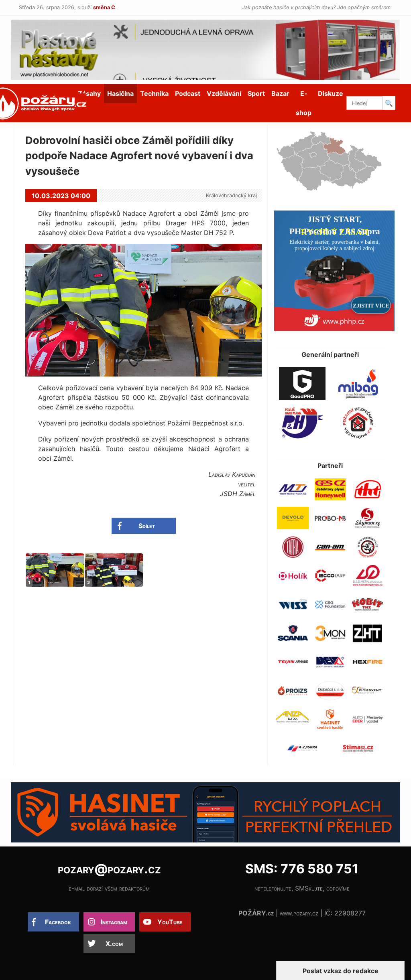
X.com (114, 944)
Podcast (187, 93)
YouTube (169, 922)
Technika (154, 93)
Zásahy (89, 93)
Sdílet (146, 526)
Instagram (114, 922)
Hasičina (120, 93)
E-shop (303, 103)
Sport (256, 93)
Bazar (280, 93)
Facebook (58, 922)
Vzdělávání (224, 93)
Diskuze (330, 93)
